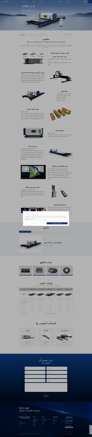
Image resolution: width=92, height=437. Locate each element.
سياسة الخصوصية (27, 219)
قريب (35, 223)
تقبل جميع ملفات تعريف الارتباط (57, 223)
